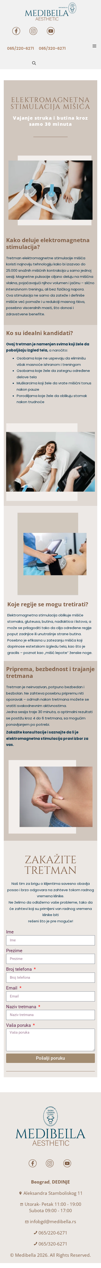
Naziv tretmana (21, 1006)
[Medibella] (50, 11)
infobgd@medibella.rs (53, 1221)
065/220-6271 (53, 1233)
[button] (34, 63)
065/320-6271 (53, 1244)
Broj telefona (19, 969)
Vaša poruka (19, 1025)
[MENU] (95, 46)
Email (12, 988)
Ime (10, 932)
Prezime (14, 950)
